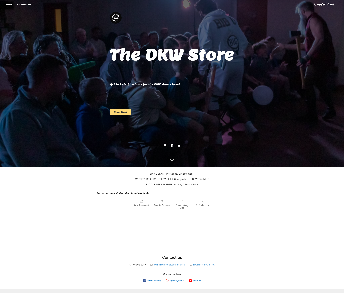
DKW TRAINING (200, 179)
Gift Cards (202, 205)
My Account (141, 205)
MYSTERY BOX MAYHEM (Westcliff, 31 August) (160, 179)
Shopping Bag (182, 206)
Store (8, 4)
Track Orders (162, 205)
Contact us (24, 4)
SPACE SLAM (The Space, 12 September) (172, 173)
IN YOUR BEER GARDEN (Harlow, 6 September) (172, 184)
